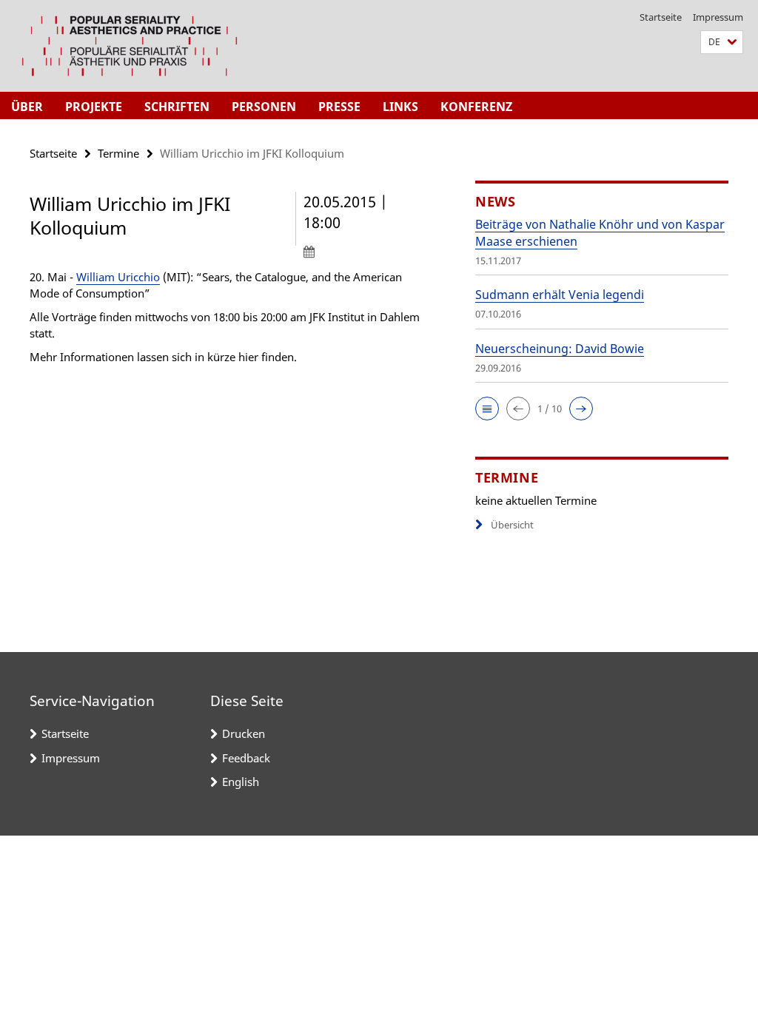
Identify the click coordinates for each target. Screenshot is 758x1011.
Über (27, 106)
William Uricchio (118, 276)
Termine (118, 153)
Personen (264, 106)
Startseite (661, 17)
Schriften (176, 106)
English (240, 781)
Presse (339, 106)
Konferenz (476, 106)
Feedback (246, 757)
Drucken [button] (243, 733)
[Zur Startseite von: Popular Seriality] (129, 46)
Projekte (93, 106)
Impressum (718, 17)
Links (400, 106)
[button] (721, 42)
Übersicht (512, 524)
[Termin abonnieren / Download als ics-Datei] (365, 251)
